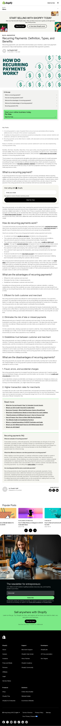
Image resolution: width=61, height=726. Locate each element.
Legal (4, 676)
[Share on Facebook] (50, 490)
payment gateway (22, 244)
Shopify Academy (27, 663)
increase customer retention (26, 163)
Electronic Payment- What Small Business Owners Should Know (25, 410)
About (4, 649)
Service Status (6, 681)
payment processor (51, 226)
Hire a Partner (26, 658)
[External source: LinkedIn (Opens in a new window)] (22, 722)
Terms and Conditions (35, 602)
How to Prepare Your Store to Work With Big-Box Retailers (23, 417)
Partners (4, 667)
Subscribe (30, 597)
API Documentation (46, 654)
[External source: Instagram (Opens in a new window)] (15, 722)
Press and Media (7, 663)
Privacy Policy (48, 602)
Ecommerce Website (28, 700)
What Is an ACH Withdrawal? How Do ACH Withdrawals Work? (24, 424)
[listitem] (30, 517)
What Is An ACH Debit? (13, 427)
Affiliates (4, 672)
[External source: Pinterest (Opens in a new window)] (26, 722)
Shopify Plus (6, 696)
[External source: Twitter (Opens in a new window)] (7, 722)
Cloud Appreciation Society (13, 214)
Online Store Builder (27, 691)
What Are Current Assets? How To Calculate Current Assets (24, 405)
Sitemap (48, 712)
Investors (5, 658)
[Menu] (58, 3)
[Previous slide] (26, 530)
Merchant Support (27, 649)
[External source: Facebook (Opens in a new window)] (3, 722)
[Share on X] (53, 490)
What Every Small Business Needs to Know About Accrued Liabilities (27, 412)
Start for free (51, 3)
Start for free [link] (30, 200)
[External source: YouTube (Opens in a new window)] (11, 722)
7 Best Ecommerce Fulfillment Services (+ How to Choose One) (25, 415)
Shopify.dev (44, 649)
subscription (31, 464)
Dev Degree (44, 658)
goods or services (23, 236)
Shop (4, 691)
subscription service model (48, 153)
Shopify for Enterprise (8, 700)
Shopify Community (27, 667)
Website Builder (26, 696)
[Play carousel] (30, 530)
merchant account (50, 228)
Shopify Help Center (28, 654)
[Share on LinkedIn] (57, 490)
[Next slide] (35, 530)
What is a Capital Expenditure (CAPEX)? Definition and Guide (24, 422)
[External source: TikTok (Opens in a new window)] (19, 722)
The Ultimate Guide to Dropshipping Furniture (20, 420)
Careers (4, 654)
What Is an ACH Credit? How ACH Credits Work (20, 407)
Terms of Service (27, 712)
